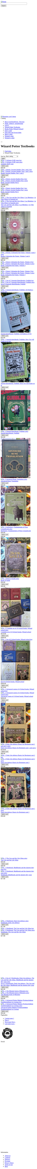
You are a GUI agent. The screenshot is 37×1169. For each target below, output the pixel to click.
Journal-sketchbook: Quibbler (10, 433)
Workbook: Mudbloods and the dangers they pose (16, 875)
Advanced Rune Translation (9, 481)
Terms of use (9, 1165)
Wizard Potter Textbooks (12, 127)
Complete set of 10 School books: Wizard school (16, 632)
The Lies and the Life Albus (9, 860)
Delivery (7, 1159)
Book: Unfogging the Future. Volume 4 (13, 265)
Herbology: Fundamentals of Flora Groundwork (16, 531)
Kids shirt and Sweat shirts (13, 132)
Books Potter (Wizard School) (14, 129)
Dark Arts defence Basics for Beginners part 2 (15, 762)
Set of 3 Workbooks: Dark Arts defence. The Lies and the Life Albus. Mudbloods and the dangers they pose (17, 984)
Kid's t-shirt (8, 131)
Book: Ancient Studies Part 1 (10, 192)
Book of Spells (5, 580)
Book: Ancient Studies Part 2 (10, 182)
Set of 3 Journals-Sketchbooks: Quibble (13, 284)
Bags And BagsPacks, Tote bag (14, 122)
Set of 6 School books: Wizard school (12, 681)
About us (7, 1156)
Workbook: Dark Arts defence (10, 923)
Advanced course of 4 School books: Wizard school (17, 696)
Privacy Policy (9, 1163)
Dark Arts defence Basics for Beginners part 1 (15, 812)
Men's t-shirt (8, 134)
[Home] (3, 1)
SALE (7, 125)
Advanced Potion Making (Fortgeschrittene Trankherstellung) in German (14, 1008)
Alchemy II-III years (7, 164)
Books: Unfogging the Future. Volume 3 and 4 (15, 256)
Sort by (3, 156)
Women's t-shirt (9, 138)
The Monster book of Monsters (10, 994)
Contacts (7, 1157)
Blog (6, 1166)
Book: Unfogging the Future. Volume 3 (13, 275)
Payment (7, 1161)
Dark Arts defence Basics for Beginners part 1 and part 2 (18, 748)
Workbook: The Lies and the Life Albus (13, 932)
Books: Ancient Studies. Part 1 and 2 (12, 173)
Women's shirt (9, 136)
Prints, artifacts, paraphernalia (14, 123)
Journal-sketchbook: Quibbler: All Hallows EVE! (16, 334)
